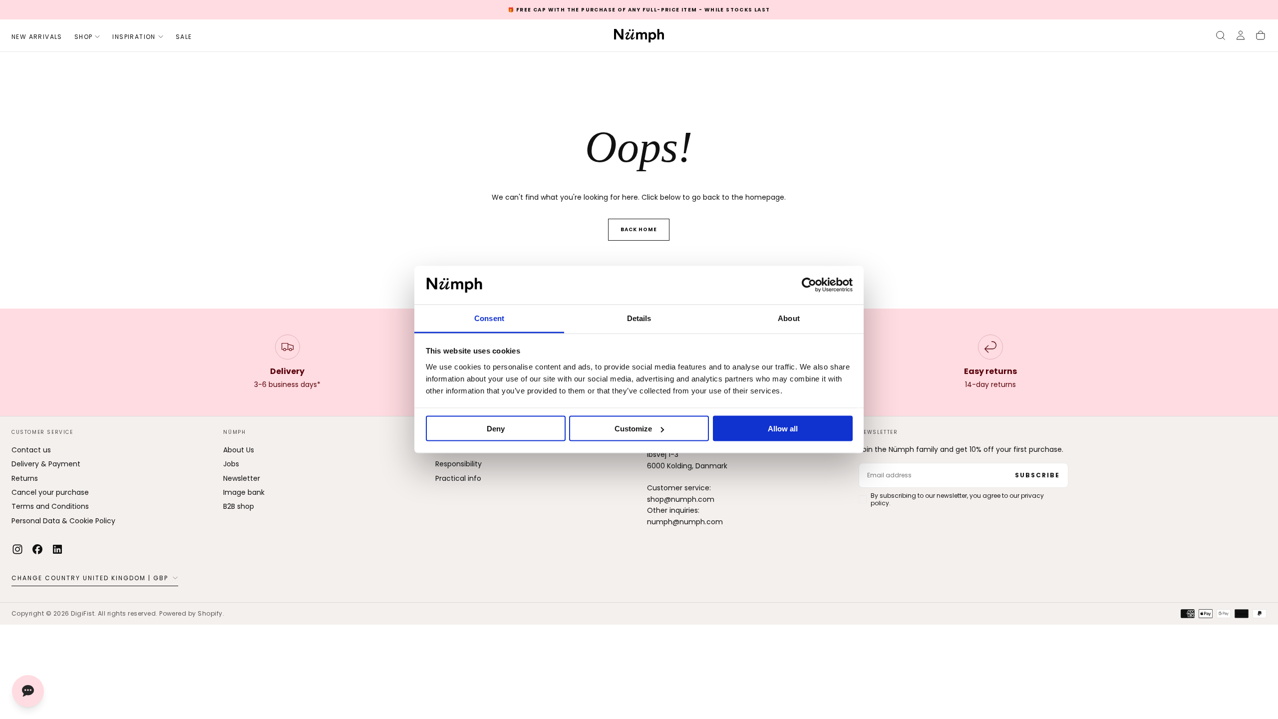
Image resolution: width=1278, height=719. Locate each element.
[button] (1221, 35)
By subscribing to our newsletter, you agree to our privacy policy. (957, 499)
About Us (238, 450)
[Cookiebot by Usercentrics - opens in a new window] (809, 285)
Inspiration (133, 36)
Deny (496, 428)
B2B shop (238, 506)
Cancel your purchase (50, 492)
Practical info (458, 478)
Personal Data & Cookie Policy (63, 521)
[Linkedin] (57, 549)
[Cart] (1261, 35)
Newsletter (241, 478)
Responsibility (458, 464)
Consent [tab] (489, 318)
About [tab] (789, 318)
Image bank (244, 492)
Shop (83, 36)
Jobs (231, 464)
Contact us (31, 450)
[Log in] (1241, 35)
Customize (633, 428)
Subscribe (1037, 475)
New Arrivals (36, 36)
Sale (184, 36)
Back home (639, 229)
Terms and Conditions (50, 506)
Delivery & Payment (45, 464)
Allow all (783, 428)
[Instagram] (17, 549)
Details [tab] (639, 318)
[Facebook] (37, 549)
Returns (24, 478)
